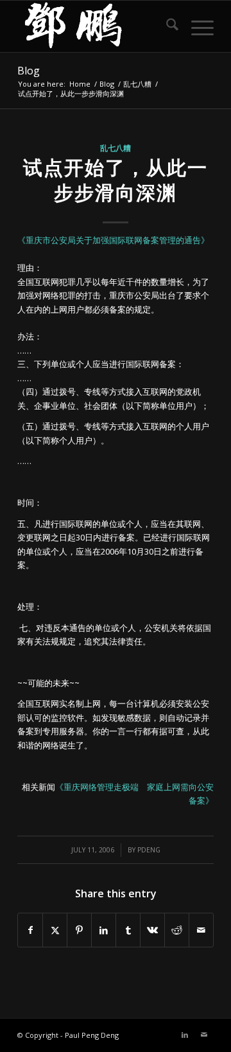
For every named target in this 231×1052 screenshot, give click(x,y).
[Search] (165, 26)
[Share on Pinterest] (79, 930)
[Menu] (196, 26)
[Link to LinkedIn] (184, 1034)
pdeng (148, 849)
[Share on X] (55, 930)
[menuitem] (165, 26)
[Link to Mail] (204, 1034)
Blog (28, 71)
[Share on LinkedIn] (104, 930)
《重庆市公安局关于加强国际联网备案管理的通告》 (113, 240)
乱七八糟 (115, 147)
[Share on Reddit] (177, 930)
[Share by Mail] (201, 930)
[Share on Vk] (152, 930)
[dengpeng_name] (96, 26)
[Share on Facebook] (30, 930)
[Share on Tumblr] (128, 930)
